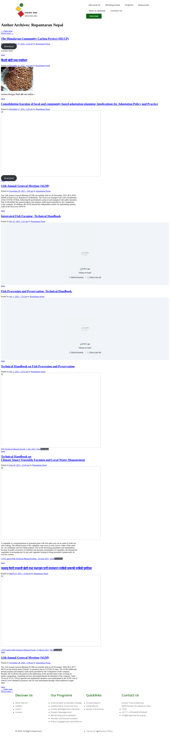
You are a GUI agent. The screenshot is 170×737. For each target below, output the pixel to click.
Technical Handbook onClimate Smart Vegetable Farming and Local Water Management (43, 458)
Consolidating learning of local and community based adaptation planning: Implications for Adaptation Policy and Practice (79, 103)
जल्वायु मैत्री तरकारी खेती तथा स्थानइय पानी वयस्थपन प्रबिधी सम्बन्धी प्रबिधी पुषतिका (46, 568)
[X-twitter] (38, 721)
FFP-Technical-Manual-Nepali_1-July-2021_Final (20, 449)
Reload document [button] (77, 277)
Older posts (6, 31)
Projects (129, 5)
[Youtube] (25, 721)
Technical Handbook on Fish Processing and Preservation (38, 366)
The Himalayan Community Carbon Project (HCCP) (35, 38)
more (3, 55)
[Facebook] (18, 721)
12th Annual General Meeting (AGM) (25, 185)
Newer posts (7, 33)
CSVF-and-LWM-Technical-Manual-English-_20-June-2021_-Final (27, 559)
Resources (143, 5)
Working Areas (112, 5)
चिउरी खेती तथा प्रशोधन (14, 60)
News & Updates (97, 10)
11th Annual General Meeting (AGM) (25, 657)
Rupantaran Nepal (43, 44)
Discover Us (94, 5)
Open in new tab (95, 277)
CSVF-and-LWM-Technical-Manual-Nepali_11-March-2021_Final (27, 650)
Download (9, 46)
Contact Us (116, 10)
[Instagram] (32, 721)
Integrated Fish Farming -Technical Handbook (31, 216)
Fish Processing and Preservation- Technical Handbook (36, 291)
